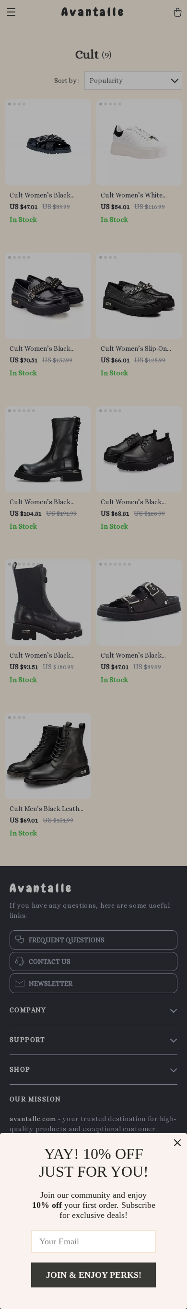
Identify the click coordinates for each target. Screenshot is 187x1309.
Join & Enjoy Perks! (93, 1275)
